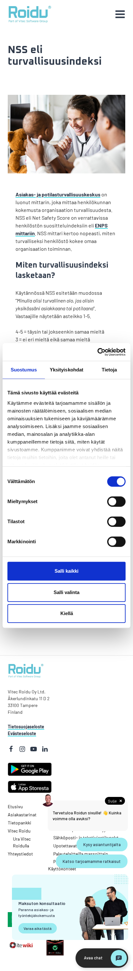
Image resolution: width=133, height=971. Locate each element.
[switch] (107, 501)
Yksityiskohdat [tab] (66, 369)
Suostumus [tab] (24, 369)
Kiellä (66, 613)
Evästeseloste (22, 733)
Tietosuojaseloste (26, 726)
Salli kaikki (66, 571)
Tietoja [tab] (109, 369)
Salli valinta (66, 592)
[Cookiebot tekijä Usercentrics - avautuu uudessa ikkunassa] (97, 352)
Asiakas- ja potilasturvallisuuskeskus (57, 194)
